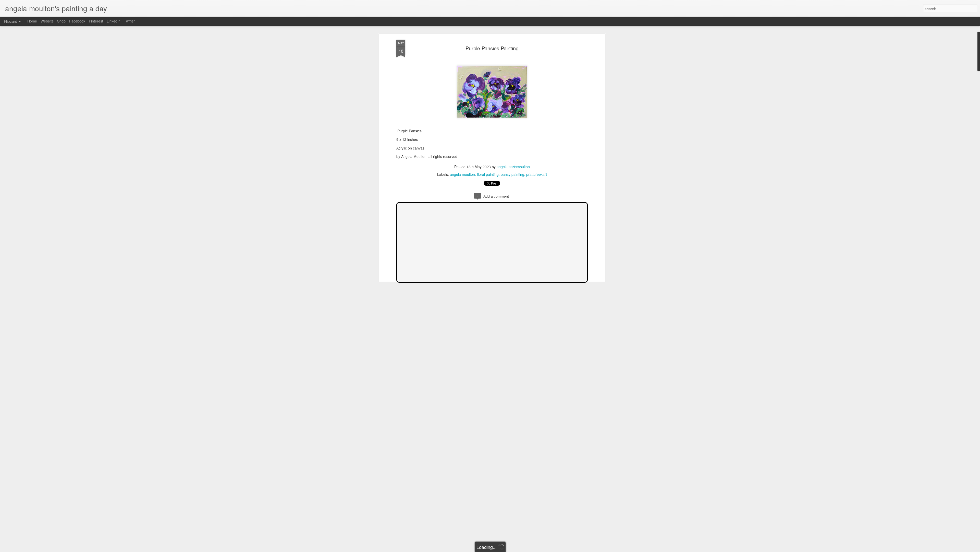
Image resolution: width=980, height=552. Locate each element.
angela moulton (462, 174)
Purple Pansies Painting (492, 48)
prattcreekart (536, 174)
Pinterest (96, 21)
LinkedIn (113, 21)
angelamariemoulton (513, 166)
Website (47, 21)
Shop (61, 21)
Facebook (77, 21)
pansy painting (512, 174)
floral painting (488, 174)
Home (32, 21)
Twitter (129, 21)
